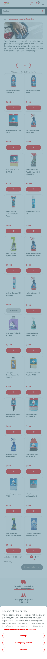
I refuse (23, 650)
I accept (23, 635)
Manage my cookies (23, 642)
